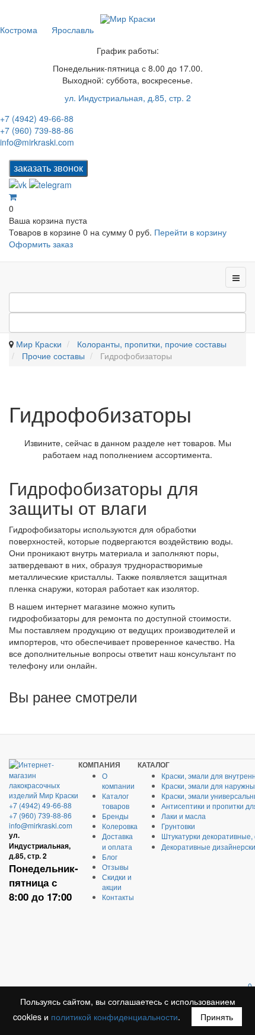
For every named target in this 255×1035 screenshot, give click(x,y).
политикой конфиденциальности (114, 1017)
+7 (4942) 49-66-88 (37, 118)
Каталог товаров (115, 801)
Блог (109, 857)
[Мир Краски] (127, 19)
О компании (118, 780)
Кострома (18, 30)
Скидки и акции (117, 882)
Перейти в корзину (190, 232)
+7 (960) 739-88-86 (37, 130)
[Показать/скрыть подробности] (13, 196)
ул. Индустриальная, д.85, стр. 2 (128, 98)
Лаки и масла (183, 816)
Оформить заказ (41, 244)
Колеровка (120, 826)
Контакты (118, 897)
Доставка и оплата (117, 841)
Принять (216, 1017)
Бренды (115, 816)
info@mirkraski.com (37, 142)
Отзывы (115, 867)
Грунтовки (178, 826)
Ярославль (73, 30)
